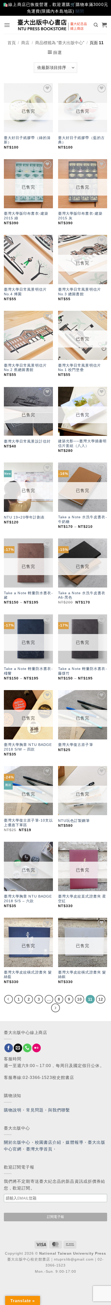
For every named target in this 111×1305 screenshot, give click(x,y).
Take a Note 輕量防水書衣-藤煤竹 (82, 671)
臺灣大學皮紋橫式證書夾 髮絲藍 (28, 974)
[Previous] (8, 999)
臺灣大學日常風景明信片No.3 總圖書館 (79, 292)
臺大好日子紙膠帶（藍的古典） (81, 140)
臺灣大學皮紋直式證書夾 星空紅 (82, 898)
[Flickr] (36, 1048)
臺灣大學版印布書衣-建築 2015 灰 (80, 216)
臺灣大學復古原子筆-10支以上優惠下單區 (28, 822)
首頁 (11, 43)
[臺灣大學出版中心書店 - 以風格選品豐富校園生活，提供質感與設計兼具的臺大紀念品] (52, 24)
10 (79, 999)
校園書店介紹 (48, 1142)
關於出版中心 (17, 1142)
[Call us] (27, 1048)
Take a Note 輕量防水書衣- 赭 (28, 595)
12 (100, 999)
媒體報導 (74, 1142)
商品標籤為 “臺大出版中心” (59, 43)
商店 (25, 43)
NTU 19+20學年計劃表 (24, 517)
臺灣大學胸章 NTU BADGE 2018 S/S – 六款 (28, 898)
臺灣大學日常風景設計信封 (27, 441)
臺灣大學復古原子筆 (75, 745)
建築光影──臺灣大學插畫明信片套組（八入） (82, 443)
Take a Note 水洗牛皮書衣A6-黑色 (82, 595)
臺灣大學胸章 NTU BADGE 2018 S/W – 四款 (28, 747)
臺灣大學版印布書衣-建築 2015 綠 (26, 216)
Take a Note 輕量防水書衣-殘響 (28, 671)
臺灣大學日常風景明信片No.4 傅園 (25, 292)
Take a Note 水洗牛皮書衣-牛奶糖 (82, 519)
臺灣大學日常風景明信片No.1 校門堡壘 (79, 368)
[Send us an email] (18, 1048)
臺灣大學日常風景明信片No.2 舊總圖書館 (25, 368)
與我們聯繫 (59, 1110)
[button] (7, 25)
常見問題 (35, 1110)
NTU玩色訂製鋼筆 (74, 821)
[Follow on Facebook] (8, 1048)
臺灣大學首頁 (39, 1149)
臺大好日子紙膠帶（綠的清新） (27, 140)
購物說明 (12, 1110)
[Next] (55, 1007)
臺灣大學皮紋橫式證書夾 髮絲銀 (82, 974)
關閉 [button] (79, 11)
